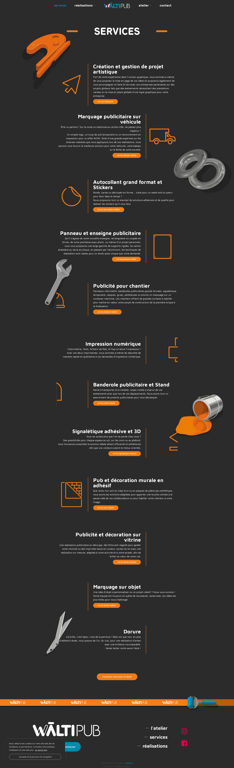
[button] (105, 101)
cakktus (129, 763)
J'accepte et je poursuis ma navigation (35, 757)
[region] (35, 751)
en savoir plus (41, 750)
